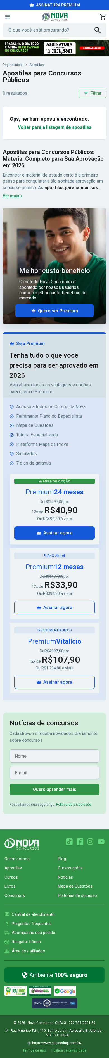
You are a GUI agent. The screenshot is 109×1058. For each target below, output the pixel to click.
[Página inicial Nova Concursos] (21, 844)
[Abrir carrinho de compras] (102, 16)
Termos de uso (34, 1050)
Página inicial (13, 64)
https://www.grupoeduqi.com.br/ (57, 1043)
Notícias (65, 877)
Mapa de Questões (75, 886)
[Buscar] (100, 30)
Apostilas (36, 64)
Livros (10, 886)
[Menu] (7, 16)
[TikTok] (69, 841)
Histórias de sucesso (77, 895)
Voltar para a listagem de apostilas (54, 127)
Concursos (14, 895)
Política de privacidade (73, 805)
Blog (62, 858)
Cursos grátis (70, 868)
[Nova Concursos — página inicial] (55, 16)
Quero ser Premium (58, 310)
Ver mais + (12, 196)
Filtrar (95, 93)
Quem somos (17, 858)
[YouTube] (101, 841)
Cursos (11, 877)
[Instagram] (90, 841)
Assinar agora (57, 533)
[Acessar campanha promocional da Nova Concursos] (54, 48)
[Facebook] (80, 841)
